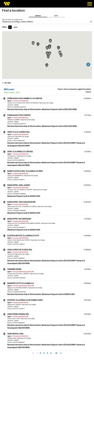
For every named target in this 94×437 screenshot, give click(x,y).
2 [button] (40, 353)
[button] (60, 353)
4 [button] (47, 353)
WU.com (9, 89)
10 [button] (56, 353)
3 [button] (43, 353)
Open (15, 27)
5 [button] (51, 353)
